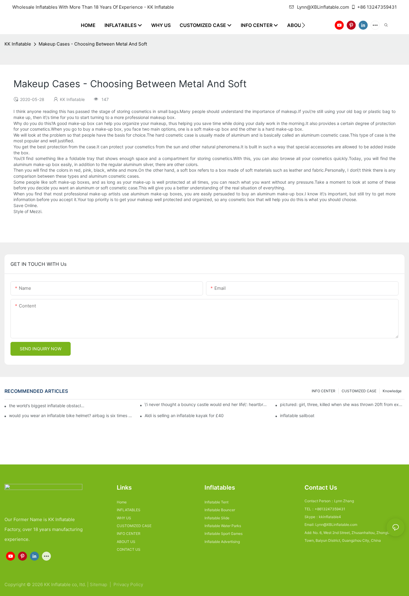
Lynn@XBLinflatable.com (323, 7)
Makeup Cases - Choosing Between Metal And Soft (93, 44)
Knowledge (392, 391)
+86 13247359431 (377, 7)
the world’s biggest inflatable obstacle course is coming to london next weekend (47, 405)
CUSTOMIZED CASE (359, 391)
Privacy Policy (128, 584)
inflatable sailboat (297, 415)
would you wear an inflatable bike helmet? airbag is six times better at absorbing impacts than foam (71, 415)
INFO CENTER (323, 391)
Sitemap (99, 584)
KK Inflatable (17, 44)
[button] (303, 25)
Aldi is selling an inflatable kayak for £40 (184, 415)
